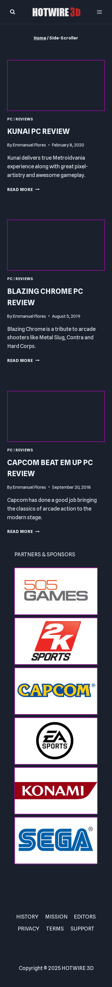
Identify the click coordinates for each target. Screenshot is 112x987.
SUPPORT (82, 928)
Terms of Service (34, 877)
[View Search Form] (12, 12)
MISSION (56, 916)
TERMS (55, 928)
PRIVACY (28, 928)
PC (10, 119)
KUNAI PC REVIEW (38, 131)
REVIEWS (24, 119)
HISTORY (27, 916)
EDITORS (85, 916)
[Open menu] (99, 11)
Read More (23, 189)
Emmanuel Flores (29, 144)
